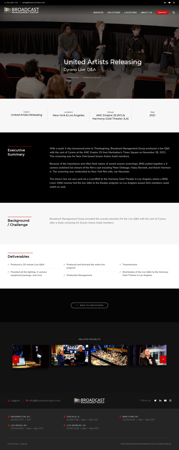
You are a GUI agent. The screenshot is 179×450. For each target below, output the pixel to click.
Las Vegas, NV (19, 425)
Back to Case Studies (91, 305)
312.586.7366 (73, 420)
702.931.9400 (17, 428)
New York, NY (130, 417)
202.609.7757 (17, 420)
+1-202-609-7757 (11, 3)
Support (15, 400)
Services (98, 12)
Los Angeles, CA (76, 425)
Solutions (114, 12)
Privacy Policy (13, 444)
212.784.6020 (129, 420)
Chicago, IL (73, 417)
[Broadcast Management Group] (21, 11)
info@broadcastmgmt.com (33, 3)
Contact (162, 12)
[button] (16, 359)
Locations (130, 12)
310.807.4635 (73, 428)
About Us (146, 12)
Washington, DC (20, 417)
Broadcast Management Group (143, 444)
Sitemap (24, 444)
